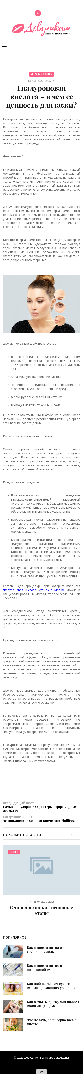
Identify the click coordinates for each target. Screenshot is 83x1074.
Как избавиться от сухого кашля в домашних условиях (51, 985)
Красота (36, 74)
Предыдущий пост (40, 806)
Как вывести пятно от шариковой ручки (45, 967)
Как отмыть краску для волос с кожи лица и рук (53, 1003)
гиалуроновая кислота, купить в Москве (34, 590)
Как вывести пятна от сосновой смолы (45, 949)
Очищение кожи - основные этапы (41, 910)
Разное (14, 852)
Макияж (47, 74)
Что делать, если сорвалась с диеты (51, 1021)
